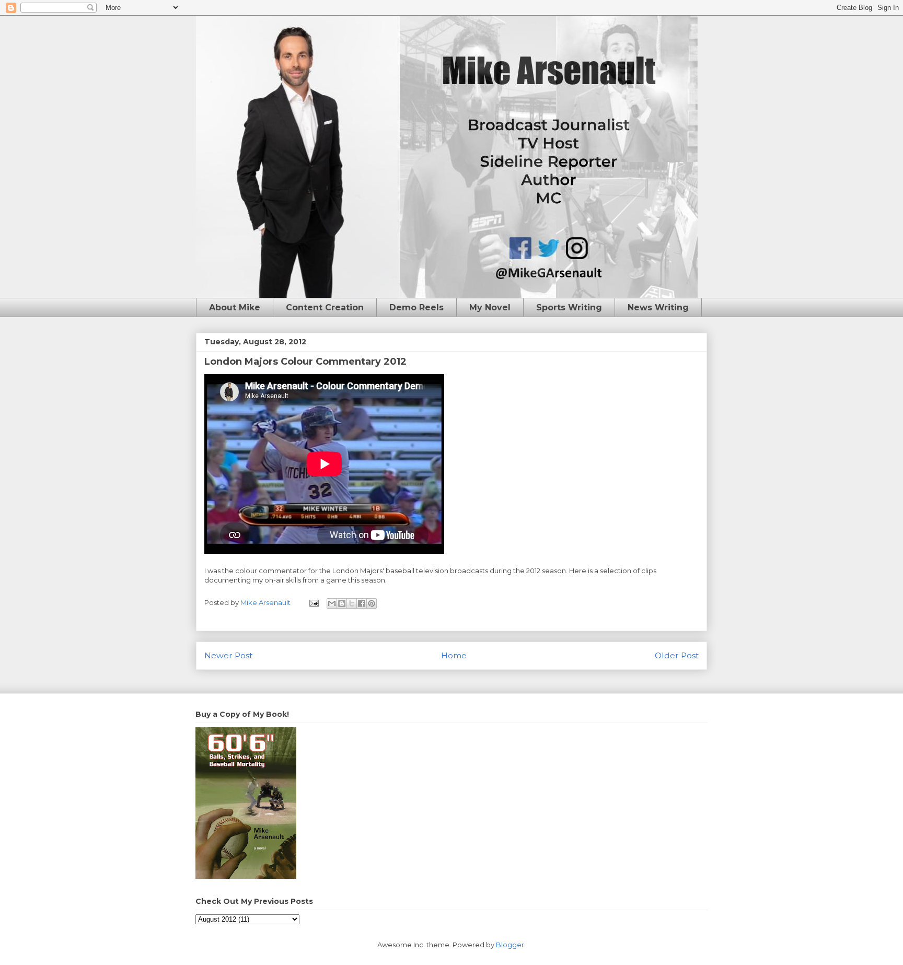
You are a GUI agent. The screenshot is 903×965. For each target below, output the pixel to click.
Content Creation (325, 307)
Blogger (510, 944)
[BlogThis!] (342, 603)
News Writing (658, 307)
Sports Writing (569, 307)
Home (454, 655)
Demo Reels (416, 307)
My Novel (490, 307)
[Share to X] (351, 603)
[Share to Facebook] (361, 603)
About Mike (234, 307)
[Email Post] (313, 602)
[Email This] (332, 603)
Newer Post (228, 655)
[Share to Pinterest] (371, 603)
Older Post (677, 655)
